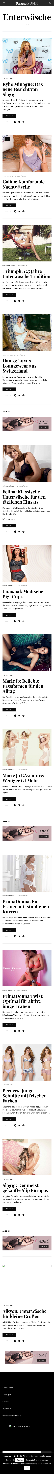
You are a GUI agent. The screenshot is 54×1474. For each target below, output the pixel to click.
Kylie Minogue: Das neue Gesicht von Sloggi (23, 89)
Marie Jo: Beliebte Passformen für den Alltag (23, 686)
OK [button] (27, 1468)
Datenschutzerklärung (12, 1415)
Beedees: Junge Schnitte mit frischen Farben (25, 1095)
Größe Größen (9, 265)
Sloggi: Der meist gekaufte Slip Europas (25, 1187)
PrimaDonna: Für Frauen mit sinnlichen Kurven (26, 906)
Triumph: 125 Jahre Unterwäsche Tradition (26, 273)
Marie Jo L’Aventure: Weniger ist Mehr (23, 777)
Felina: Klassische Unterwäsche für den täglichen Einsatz (24, 497)
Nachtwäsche (8, 176)
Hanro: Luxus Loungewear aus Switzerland (19, 365)
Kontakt (6, 1401)
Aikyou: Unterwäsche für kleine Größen (24, 1313)
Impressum (7, 1408)
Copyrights (7, 1394)
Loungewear (7, 355)
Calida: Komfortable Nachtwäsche (24, 184)
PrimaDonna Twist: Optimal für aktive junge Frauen (23, 1001)
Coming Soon (8, 1387)
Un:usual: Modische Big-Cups (23, 593)
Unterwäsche (8, 78)
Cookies (20, 1460)
